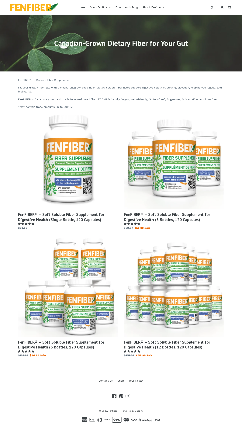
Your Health (136, 380)
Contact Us (106, 380)
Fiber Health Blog (126, 7)
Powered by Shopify (132, 411)
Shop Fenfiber (99, 7)
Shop (120, 380)
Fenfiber (113, 411)
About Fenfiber (153, 7)
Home (81, 7)
